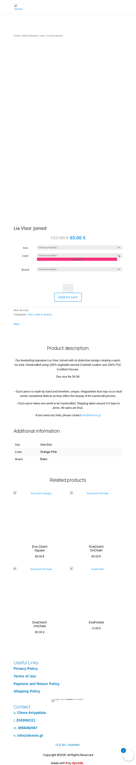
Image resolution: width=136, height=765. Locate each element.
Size (25, 248)
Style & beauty (30, 35)
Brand (25, 269)
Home (17, 35)
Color (25, 255)
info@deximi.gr (90, 415)
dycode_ (78, 763)
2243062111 (25, 720)
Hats (42, 35)
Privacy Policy (26, 669)
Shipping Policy (27, 691)
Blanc (17, 324)
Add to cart (68, 297)
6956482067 (28, 728)
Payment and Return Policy (37, 684)
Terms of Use (25, 676)
